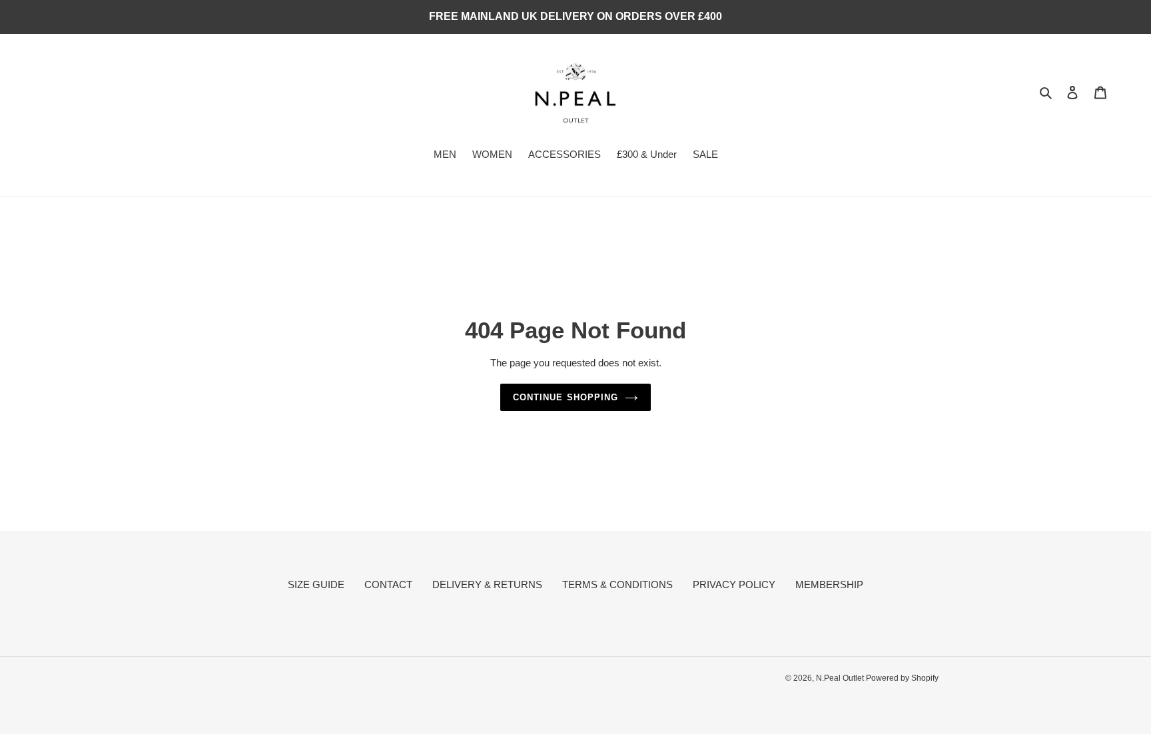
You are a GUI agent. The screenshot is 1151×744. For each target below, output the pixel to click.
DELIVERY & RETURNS (487, 584)
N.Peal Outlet (841, 678)
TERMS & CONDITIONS (617, 584)
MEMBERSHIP (829, 584)
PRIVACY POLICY (734, 584)
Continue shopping (565, 397)
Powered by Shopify (902, 678)
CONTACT (388, 584)
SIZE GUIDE (316, 584)
